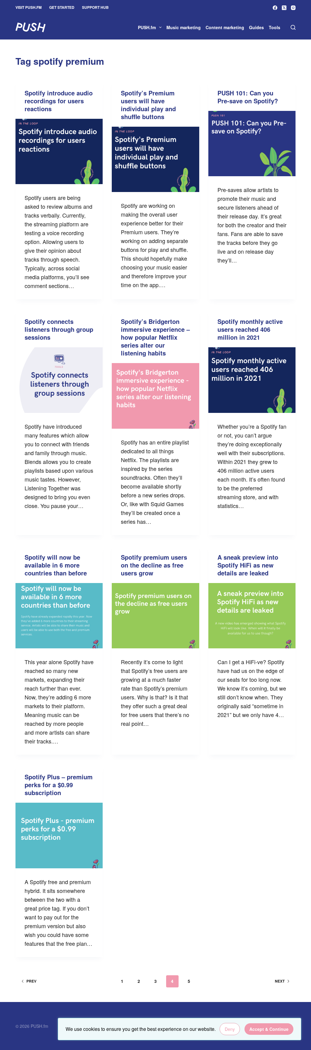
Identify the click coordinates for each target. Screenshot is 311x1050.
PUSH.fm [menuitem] (147, 27)
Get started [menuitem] (61, 7)
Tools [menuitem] (274, 27)
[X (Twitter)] (284, 7)
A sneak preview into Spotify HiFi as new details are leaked (247, 565)
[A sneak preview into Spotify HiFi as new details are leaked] (252, 615)
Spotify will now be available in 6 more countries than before (56, 565)
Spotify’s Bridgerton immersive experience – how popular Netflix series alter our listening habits (155, 337)
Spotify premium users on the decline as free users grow (154, 565)
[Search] (293, 27)
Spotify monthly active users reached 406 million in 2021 (250, 329)
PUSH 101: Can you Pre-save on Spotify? (247, 96)
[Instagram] (293, 7)
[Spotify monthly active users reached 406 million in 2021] (252, 380)
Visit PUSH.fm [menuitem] (28, 7)
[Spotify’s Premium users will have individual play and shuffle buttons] (155, 159)
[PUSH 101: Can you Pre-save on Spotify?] (252, 143)
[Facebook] (275, 7)
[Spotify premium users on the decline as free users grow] (155, 615)
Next (280, 981)
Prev (31, 981)
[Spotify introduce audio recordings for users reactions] (59, 151)
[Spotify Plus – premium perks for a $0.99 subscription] (59, 835)
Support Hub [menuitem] (95, 7)
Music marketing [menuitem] (183, 27)
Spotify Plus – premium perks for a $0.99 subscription (59, 784)
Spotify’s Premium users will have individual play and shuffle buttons (148, 104)
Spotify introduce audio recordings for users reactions (59, 100)
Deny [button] (230, 1029)
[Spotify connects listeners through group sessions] (59, 380)
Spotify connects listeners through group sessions (59, 329)
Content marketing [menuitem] (225, 27)
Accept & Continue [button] (269, 1029)
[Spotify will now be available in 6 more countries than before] (59, 615)
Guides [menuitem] (256, 27)
